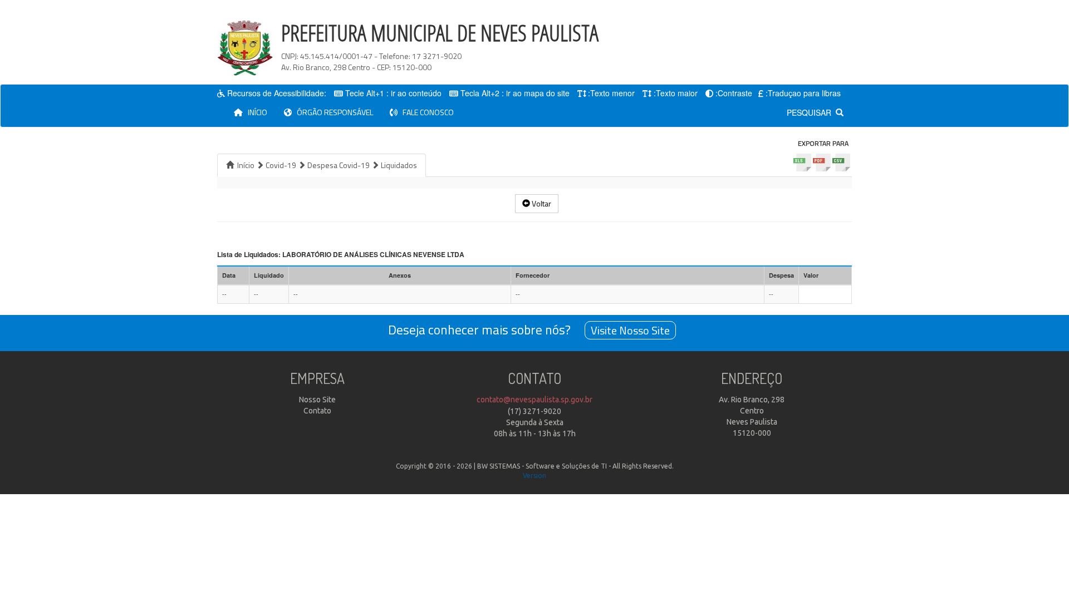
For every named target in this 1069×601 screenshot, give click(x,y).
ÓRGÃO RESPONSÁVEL (332, 112)
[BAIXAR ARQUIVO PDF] (822, 162)
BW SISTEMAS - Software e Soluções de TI (542, 466)
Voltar (540, 203)
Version (534, 475)
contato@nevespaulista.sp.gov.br (534, 399)
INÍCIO (259, 112)
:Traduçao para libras (803, 92)
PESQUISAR (811, 112)
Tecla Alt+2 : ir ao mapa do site (515, 92)
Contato (317, 410)
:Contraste (733, 92)
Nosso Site (317, 399)
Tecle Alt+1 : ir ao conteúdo (393, 92)
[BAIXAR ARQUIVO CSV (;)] (842, 162)
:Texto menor (611, 92)
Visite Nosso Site (630, 330)
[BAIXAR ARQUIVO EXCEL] (803, 162)
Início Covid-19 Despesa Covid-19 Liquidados (325, 165)
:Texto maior (676, 92)
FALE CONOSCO (426, 112)
